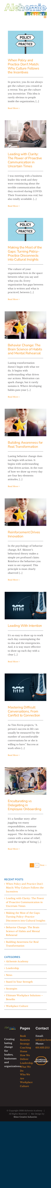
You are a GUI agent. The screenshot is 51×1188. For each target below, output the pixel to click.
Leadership (12, 968)
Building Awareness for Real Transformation (25, 444)
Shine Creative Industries (25, 1117)
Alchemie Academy (17, 961)
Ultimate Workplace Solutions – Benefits (24, 997)
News (9, 975)
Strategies (11, 988)
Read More (13, 108)
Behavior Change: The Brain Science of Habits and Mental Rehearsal (25, 349)
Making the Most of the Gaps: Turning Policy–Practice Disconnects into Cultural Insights (25, 253)
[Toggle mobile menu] (45, 16)
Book (23, 1036)
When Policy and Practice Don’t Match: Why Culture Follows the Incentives (23, 66)
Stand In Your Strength (19, 981)
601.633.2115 (43, 1047)
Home (23, 1051)
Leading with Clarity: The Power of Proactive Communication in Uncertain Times (25, 160)
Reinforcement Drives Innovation (24, 534)
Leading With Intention (25, 625)
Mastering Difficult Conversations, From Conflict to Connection (24, 711)
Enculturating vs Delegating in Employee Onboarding (24, 805)
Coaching (25, 1047)
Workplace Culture (17, 1006)
